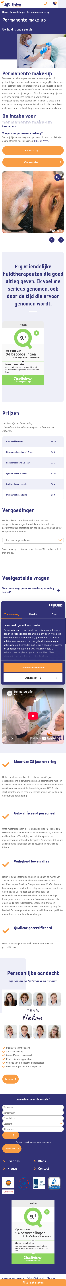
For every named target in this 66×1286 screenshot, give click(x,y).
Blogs (42, 1161)
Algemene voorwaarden (13, 1278)
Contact (43, 1168)
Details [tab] (33, 614)
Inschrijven (10, 1148)
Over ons (9, 1079)
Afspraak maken (33, 1282)
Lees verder (8, 126)
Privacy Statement (35, 1278)
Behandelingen (17, 12)
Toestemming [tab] (11, 614)
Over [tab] (54, 614)
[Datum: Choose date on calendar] (10, 1135)
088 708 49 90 (41, 140)
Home (5, 12)
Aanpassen (31, 677)
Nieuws (12, 1168)
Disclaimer (52, 1278)
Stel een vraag (31, 150)
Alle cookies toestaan (33, 667)
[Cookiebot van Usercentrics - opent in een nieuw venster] (49, 606)
